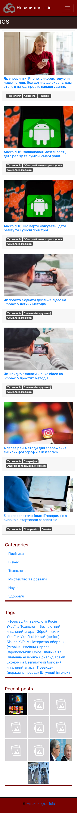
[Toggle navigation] (68, 8)
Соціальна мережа (19, 169)
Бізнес (13, 562)
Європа (43, 647)
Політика (16, 553)
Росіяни (29, 647)
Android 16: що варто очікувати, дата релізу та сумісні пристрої (35, 228)
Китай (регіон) (47, 637)
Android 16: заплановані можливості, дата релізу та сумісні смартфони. (35, 154)
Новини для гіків (33, 7)
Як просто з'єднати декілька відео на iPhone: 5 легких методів (35, 302)
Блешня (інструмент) (37, 313)
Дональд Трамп (52, 657)
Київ (21, 642)
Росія (52, 621)
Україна (13, 626)
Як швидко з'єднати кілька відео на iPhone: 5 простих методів (33, 376)
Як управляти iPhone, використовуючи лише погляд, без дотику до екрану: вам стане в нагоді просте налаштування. (38, 82)
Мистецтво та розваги (27, 579)
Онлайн (46, 529)
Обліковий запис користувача (43, 165)
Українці (27, 637)
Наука (13, 588)
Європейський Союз (24, 652)
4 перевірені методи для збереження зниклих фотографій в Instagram (35, 450)
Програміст (31, 529)
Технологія (14, 95)
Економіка (15, 662)
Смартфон (30, 461)
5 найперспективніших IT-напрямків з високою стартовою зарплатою (35, 518)
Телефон (44, 95)
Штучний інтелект (55, 672)
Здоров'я (16, 596)
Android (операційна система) (26, 465)
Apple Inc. (30, 95)
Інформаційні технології (27, 621)
